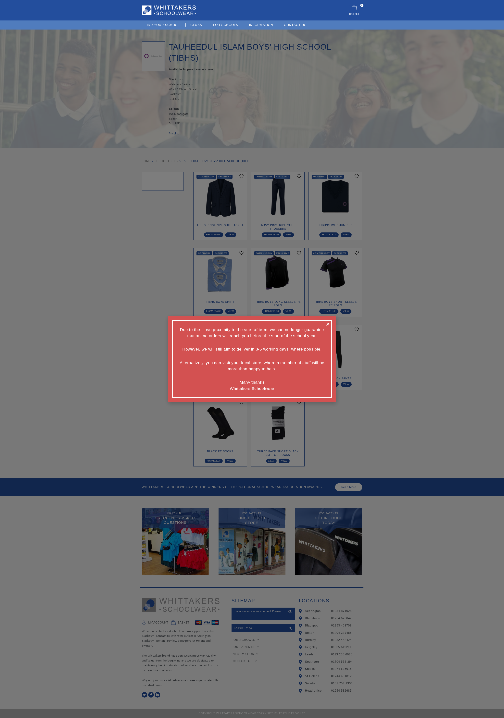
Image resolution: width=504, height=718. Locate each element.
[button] (328, 324)
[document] (252, 359)
